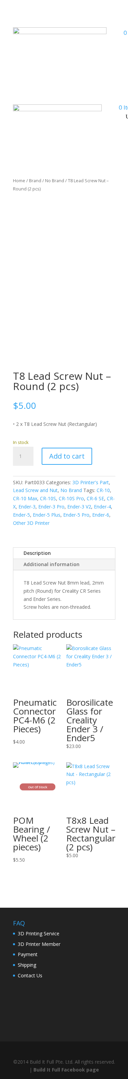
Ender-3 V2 (79, 506)
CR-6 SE (95, 498)
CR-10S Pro (71, 498)
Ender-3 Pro (51, 506)
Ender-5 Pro (76, 515)
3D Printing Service (38, 933)
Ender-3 (26, 506)
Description (37, 553)
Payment (28, 954)
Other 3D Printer (31, 523)
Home (19, 180)
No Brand (54, 180)
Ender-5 (21, 515)
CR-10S (48, 498)
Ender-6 (100, 515)
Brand (35, 180)
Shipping (27, 965)
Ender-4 (102, 506)
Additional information (52, 564)
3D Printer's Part (90, 482)
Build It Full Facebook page (66, 1069)
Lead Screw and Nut (35, 490)
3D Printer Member (39, 944)
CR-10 (103, 490)
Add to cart (67, 456)
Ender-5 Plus (46, 515)
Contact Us (30, 975)
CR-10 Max (25, 498)
